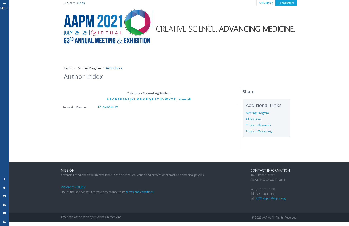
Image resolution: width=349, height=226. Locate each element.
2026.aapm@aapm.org (271, 198)
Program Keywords (258, 125)
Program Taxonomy (259, 131)
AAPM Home (266, 3)
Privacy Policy (73, 187)
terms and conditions (140, 192)
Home (68, 68)
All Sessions (253, 119)
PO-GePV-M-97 (108, 107)
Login (82, 3)
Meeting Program (89, 68)
